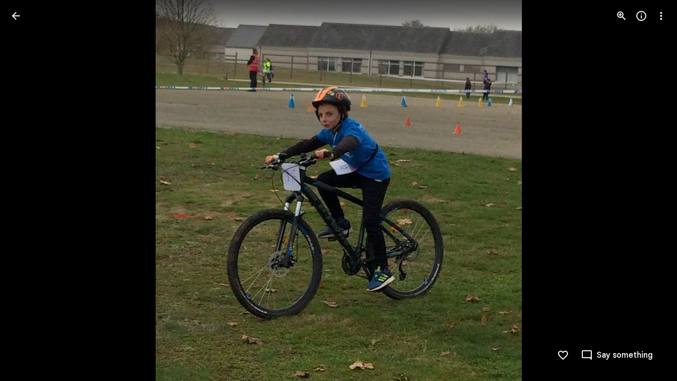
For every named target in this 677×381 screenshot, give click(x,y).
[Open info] (641, 16)
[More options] (661, 16)
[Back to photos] (16, 16)
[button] (28, 190)
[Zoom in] (621, 16)
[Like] (563, 355)
